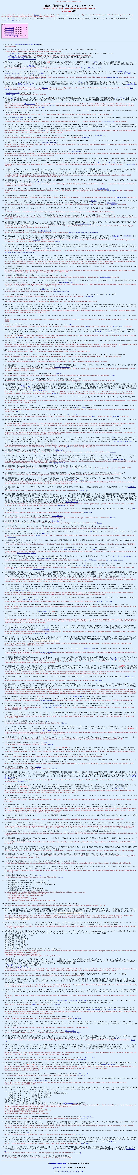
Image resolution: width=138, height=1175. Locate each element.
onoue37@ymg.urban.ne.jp (116, 459)
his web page (111, 190)
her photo (37, 535)
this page (51, 105)
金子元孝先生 (31, 66)
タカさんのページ (16, 53)
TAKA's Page (12, 55)
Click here (45, 88)
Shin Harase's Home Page (61, 291)
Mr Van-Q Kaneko (129, 164)
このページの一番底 (8, 20)
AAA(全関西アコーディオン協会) (20, 117)
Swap (33, 1004)
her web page (84, 490)
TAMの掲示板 (112, 1009)
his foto (44, 130)
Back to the (11, 36)
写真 (91, 531)
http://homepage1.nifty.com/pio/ (122, 441)
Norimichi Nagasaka (46, 652)
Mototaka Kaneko (40, 79)
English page (113, 204)
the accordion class (112, 77)
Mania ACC (58, 241)
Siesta (15, 567)
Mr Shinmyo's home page (104, 601)
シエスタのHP (80, 565)
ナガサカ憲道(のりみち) (86, 648)
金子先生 (68, 128)
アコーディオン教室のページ (39, 73)
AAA (80, 121)
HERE (36, 337)
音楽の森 (114, 659)
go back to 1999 (59, 1168)
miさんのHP (132, 487)
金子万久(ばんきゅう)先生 (106, 162)
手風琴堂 (93, 201)
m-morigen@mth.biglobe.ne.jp (18, 590)
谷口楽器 (95, 62)
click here (41, 107)
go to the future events (57, 1163)
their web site (61, 505)
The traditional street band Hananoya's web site (22, 59)
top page (36, 15)
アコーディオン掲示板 (13, 965)
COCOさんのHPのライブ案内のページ (107, 1065)
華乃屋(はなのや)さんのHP (17, 57)
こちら (65, 195)
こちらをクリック (78, 82)
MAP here (70, 447)
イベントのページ (14, 18)
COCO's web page (54, 1004)
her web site (85, 137)
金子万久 (14, 98)
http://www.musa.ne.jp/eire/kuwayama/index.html (83, 232)
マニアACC (127, 236)
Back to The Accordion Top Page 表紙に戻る (69, 1171)
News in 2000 (9, 28)
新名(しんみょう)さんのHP (31, 599)
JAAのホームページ (12, 93)
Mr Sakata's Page (23, 781)
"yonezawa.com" (89, 296)
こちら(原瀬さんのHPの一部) (46, 289)
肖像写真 (116, 236)
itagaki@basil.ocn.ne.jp (93, 1009)
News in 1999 (9, 30)
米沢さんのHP (107, 294)
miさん (117, 657)
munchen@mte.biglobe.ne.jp (45, 558)
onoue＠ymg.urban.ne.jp (18, 630)
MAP (87, 326)
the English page (122, 197)
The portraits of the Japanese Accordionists (26, 44)
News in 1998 (9, 32)
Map (91, 204)
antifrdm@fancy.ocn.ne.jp (41, 1080)
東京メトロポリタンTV (26, 84)
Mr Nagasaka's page (108, 121)
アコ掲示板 (93, 549)
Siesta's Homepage (38, 569)
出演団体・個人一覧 (43, 611)
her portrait (36, 240)
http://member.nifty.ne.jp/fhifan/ (69, 549)
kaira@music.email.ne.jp (69, 1103)
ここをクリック (103, 189)
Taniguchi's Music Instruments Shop (92, 68)
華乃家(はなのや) (26, 386)
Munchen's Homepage (90, 560)
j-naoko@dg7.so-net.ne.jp (48, 142)
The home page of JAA (11, 94)
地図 (113, 437)
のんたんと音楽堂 (80, 407)
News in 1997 (9, 34)
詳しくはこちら (112, 203)
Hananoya (55, 393)
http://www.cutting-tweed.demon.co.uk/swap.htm (71, 1000)
